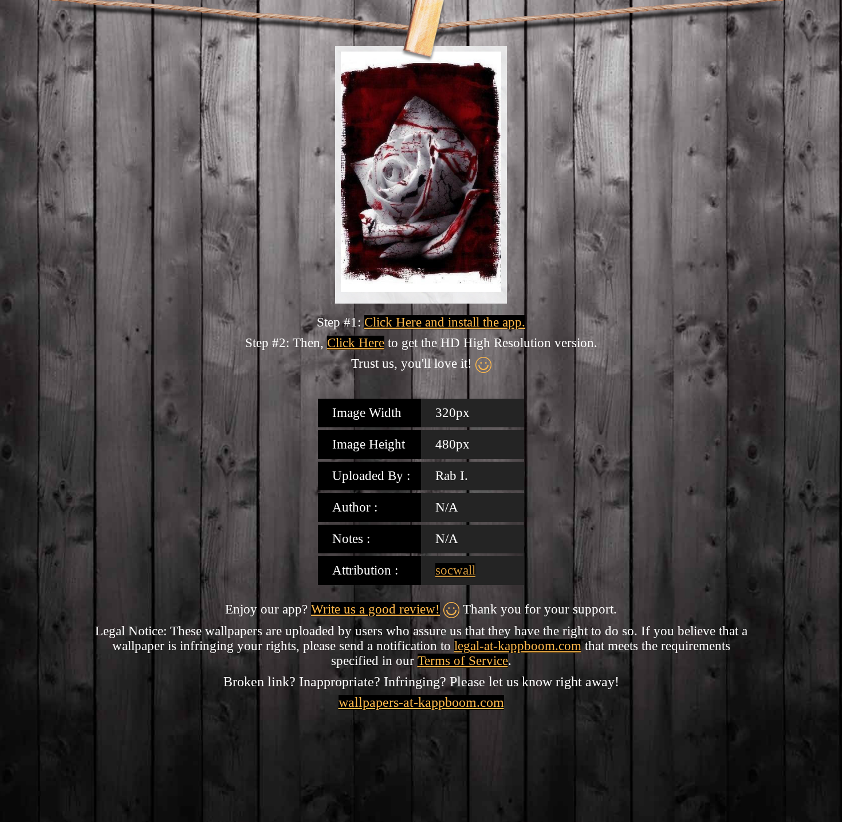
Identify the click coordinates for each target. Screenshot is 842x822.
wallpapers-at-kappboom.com (421, 702)
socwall (455, 570)
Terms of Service (463, 661)
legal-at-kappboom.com (517, 646)
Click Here (355, 343)
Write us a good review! (375, 609)
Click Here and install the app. (444, 322)
